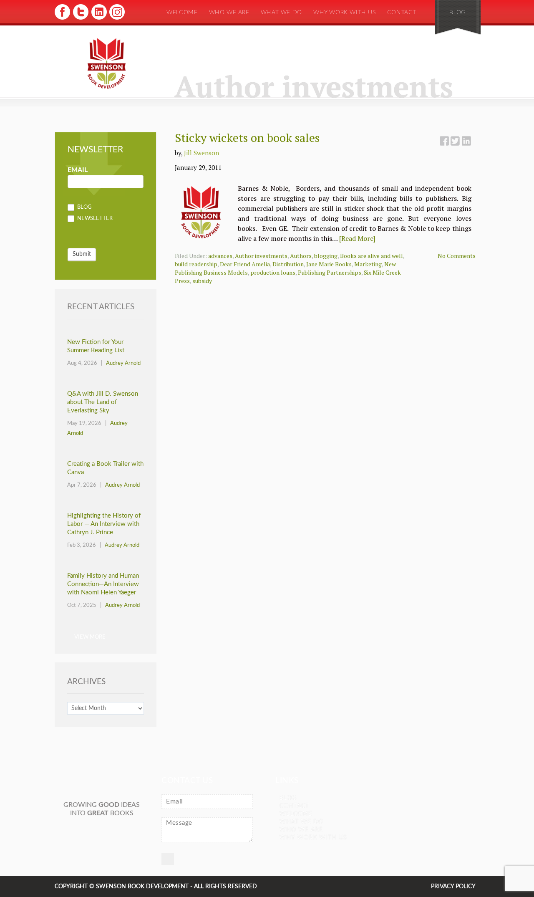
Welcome (181, 12)
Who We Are (229, 12)
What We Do (281, 12)
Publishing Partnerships (329, 272)
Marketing (368, 264)
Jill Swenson (201, 153)
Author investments (261, 256)
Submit (82, 254)
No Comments (457, 256)
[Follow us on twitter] (80, 19)
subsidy (202, 281)
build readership (196, 264)
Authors (301, 256)
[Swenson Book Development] (106, 64)
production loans (272, 272)
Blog (457, 12)
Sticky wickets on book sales (247, 137)
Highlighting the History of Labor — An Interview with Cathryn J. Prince (104, 524)
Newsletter (94, 219)
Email (78, 170)
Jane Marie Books (329, 264)
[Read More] (357, 238)
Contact (401, 12)
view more (90, 637)
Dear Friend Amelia (245, 264)
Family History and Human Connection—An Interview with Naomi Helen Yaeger (103, 584)
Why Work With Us (344, 12)
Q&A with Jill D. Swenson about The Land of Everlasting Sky (102, 402)
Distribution (288, 264)
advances (220, 256)
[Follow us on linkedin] (98, 19)
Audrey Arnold (123, 363)
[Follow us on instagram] (116, 19)
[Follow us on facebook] (62, 19)
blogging (326, 256)
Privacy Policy (453, 886)
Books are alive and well (371, 256)
